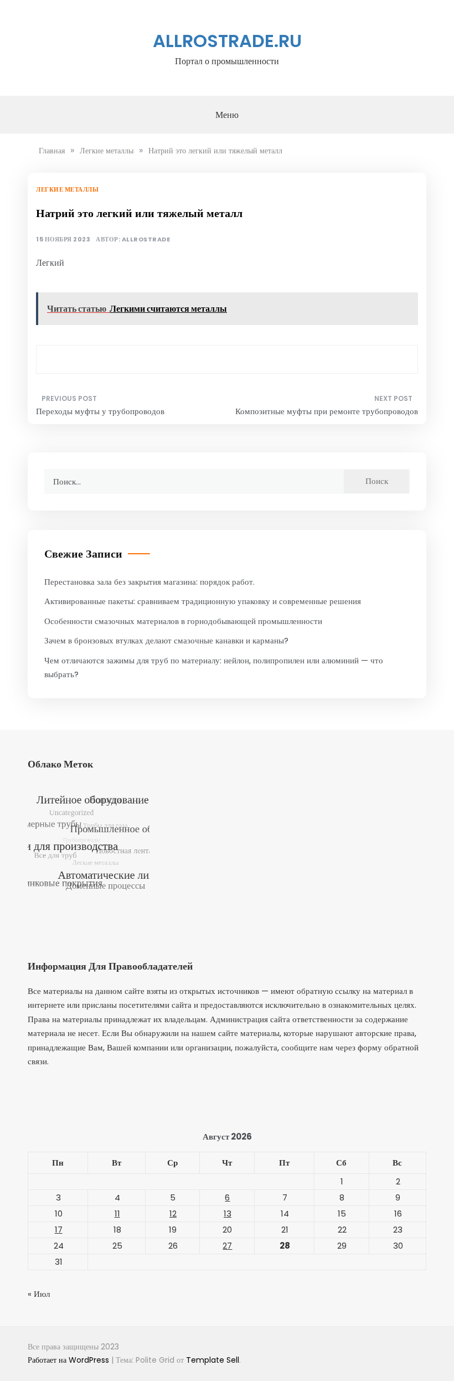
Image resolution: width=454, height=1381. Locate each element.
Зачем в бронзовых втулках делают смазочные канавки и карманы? (166, 640)
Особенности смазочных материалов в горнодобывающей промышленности (183, 621)
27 (227, 1245)
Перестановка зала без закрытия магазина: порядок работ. (149, 582)
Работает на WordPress (69, 1359)
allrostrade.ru (227, 40)
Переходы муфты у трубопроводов (100, 411)
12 (173, 1213)
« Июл (39, 1294)
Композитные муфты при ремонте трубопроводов (326, 411)
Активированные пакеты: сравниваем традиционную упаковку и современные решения (202, 601)
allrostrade (146, 239)
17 (59, 1229)
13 (227, 1213)
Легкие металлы (67, 189)
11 (117, 1213)
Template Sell (212, 1359)
